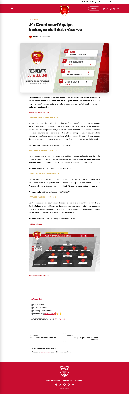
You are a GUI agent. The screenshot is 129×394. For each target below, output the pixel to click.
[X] (107, 9)
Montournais (103, 2)
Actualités (33, 20)
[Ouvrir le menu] (12, 8)
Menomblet (114, 2)
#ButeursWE (36, 299)
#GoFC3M (49, 314)
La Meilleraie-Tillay (89, 2)
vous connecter (45, 352)
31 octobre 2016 (61, 319)
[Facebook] (104, 9)
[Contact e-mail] (118, 9)
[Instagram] (111, 9)
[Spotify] (114, 9)
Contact (94, 8)
